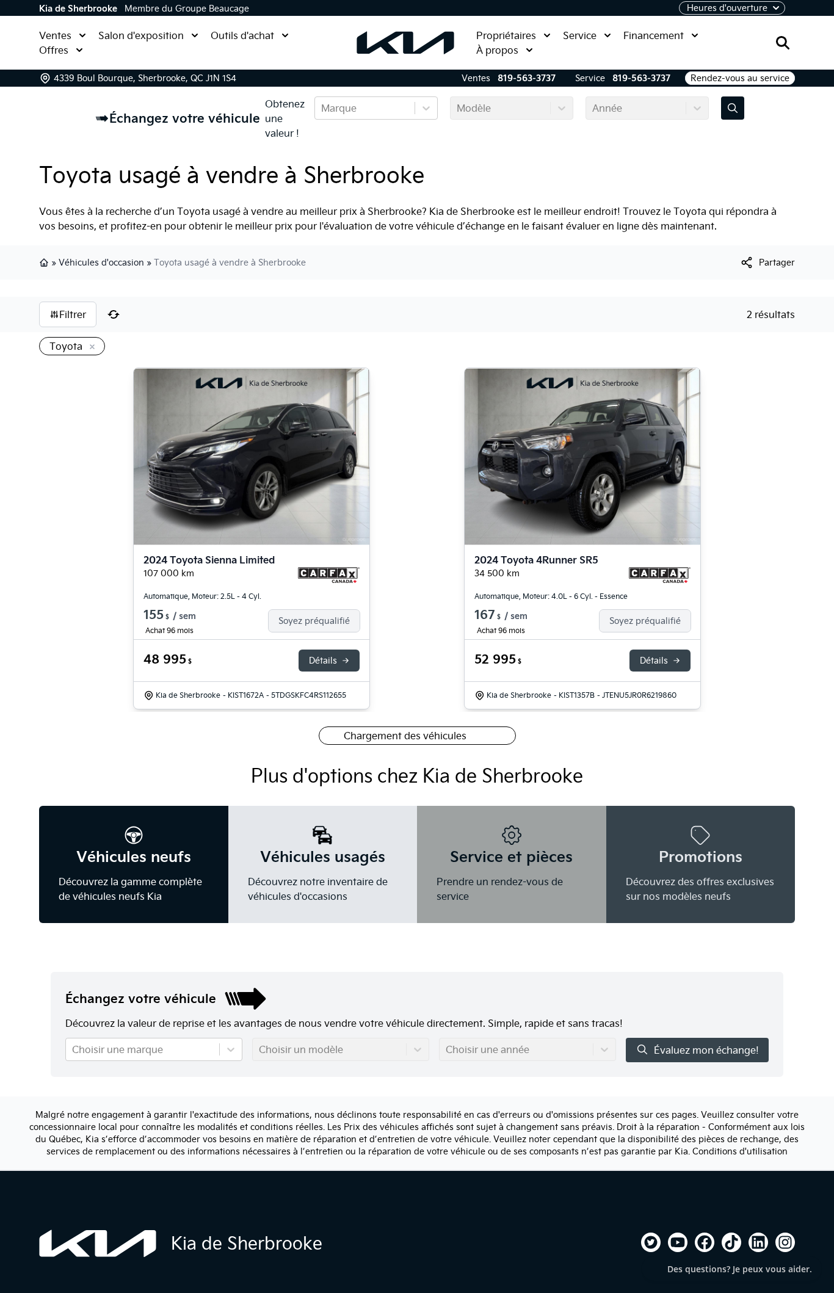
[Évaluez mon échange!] (732, 108)
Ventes (55, 35)
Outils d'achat (242, 35)
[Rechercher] (783, 43)
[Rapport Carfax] (329, 575)
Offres (53, 50)
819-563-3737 (527, 78)
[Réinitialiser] (113, 314)
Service (579, 35)
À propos (497, 50)
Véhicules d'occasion (101, 262)
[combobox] (322, 108)
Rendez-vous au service (740, 78)
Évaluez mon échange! (706, 1050)
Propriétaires (506, 35)
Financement (653, 35)
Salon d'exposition (141, 35)
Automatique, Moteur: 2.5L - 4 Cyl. (202, 596)
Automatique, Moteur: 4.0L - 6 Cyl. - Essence (551, 596)
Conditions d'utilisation (740, 1151)
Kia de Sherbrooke (78, 8)
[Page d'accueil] (97, 1244)
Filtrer (72, 314)
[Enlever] (90, 347)
